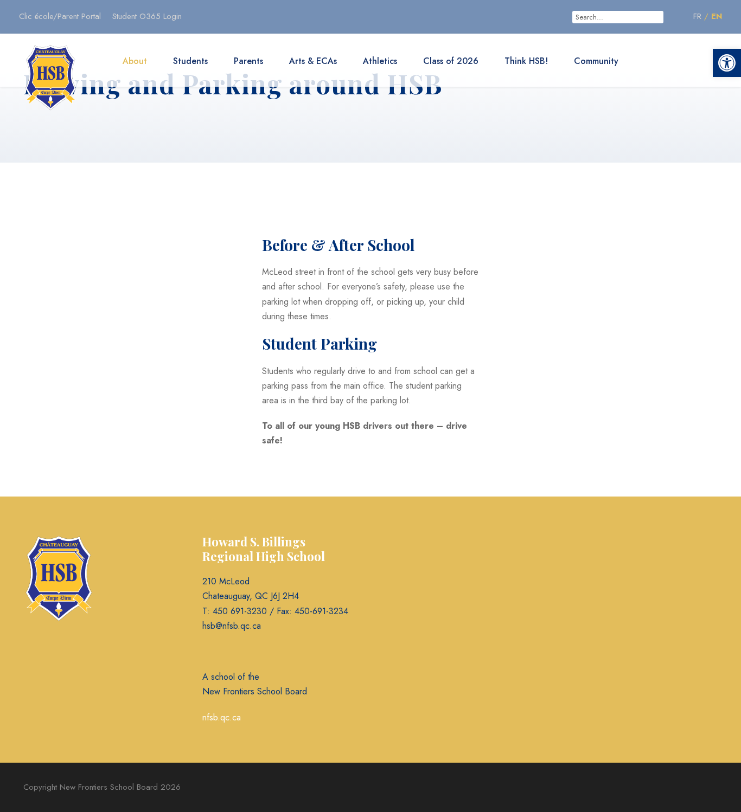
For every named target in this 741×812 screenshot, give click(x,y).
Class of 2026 (450, 61)
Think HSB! (526, 61)
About (135, 61)
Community (596, 61)
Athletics (380, 61)
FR (697, 16)
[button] (727, 63)
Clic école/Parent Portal (60, 16)
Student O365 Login (147, 16)
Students (190, 61)
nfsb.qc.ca (221, 717)
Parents (248, 61)
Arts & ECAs (313, 61)
